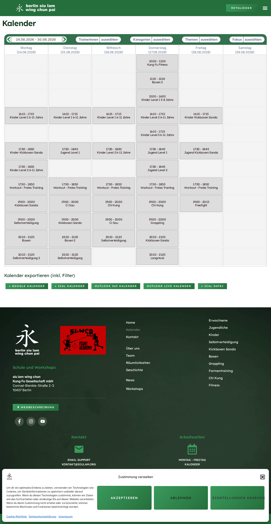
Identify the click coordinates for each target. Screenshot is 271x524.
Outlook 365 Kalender (116, 286)
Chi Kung (216, 378)
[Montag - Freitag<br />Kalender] (192, 449)
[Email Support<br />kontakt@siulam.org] (79, 449)
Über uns (133, 348)
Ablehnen (180, 498)
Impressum (65, 516)
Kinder (214, 335)
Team (130, 355)
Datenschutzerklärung (42, 516)
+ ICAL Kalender (70, 286)
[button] (262, 477)
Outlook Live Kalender (169, 286)
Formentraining (221, 371)
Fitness (214, 385)
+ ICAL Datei (212, 286)
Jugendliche (218, 328)
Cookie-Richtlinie (16, 516)
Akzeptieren (124, 498)
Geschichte (134, 370)
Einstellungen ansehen (239, 498)
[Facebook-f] (19, 421)
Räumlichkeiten (138, 363)
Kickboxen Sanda (222, 349)
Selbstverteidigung (223, 342)
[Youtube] (42, 421)
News (130, 380)
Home (130, 322)
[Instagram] (30, 421)
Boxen (213, 356)
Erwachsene (218, 320)
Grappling (216, 364)
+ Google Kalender (27, 286)
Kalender (133, 330)
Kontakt (132, 337)
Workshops (134, 389)
